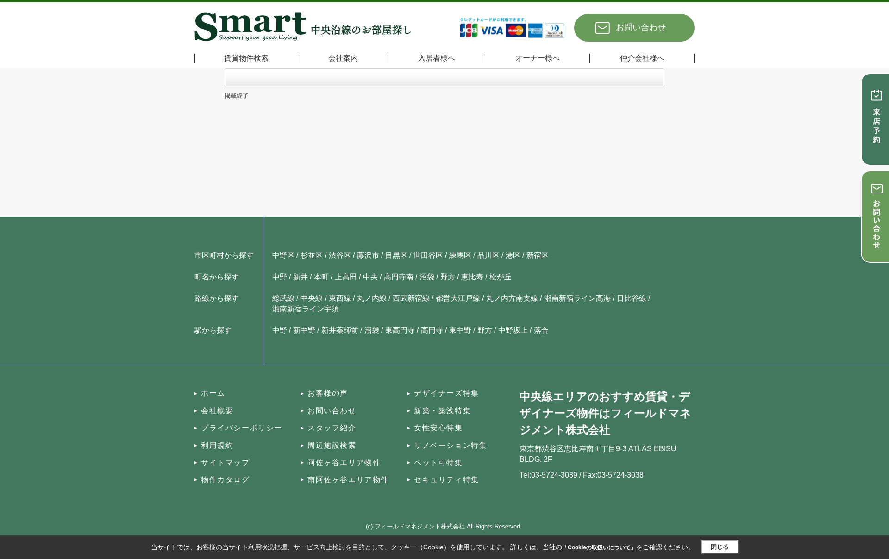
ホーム (213, 393)
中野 (279, 277)
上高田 (346, 277)
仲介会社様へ (642, 58)
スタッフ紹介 (332, 428)
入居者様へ (436, 58)
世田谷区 (428, 255)
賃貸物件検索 (246, 58)
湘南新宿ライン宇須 (305, 309)
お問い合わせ (641, 27)
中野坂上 (513, 330)
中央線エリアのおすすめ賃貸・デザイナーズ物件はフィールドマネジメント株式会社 (605, 413)
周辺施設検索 (332, 445)
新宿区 (537, 255)
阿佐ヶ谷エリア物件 (344, 462)
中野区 (283, 255)
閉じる (720, 546)
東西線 (340, 298)
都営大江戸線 (458, 298)
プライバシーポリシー (241, 428)
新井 (300, 277)
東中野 (460, 330)
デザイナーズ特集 (446, 393)
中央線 (312, 298)
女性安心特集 (438, 428)
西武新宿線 (411, 298)
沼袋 (426, 277)
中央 (370, 277)
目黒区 (396, 255)
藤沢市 (368, 255)
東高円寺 (400, 330)
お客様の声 (327, 393)
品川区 (488, 255)
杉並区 (312, 255)
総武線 (283, 298)
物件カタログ (225, 480)
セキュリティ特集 (446, 480)
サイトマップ (225, 462)
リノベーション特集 (450, 445)
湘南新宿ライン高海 (577, 298)
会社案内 (343, 58)
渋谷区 (340, 255)
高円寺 (432, 330)
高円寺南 (398, 277)
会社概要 (217, 411)
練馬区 (460, 255)
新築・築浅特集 (442, 411)
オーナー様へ (537, 58)
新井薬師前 (339, 330)
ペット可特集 (438, 462)
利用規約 (217, 445)
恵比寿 (472, 277)
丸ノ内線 (372, 298)
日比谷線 (631, 298)
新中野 (304, 330)
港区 (513, 255)
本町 (321, 277)
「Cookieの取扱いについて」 (599, 547)
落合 (541, 330)
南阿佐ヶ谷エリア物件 (348, 480)
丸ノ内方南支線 (512, 298)
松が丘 (500, 277)
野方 (447, 277)
